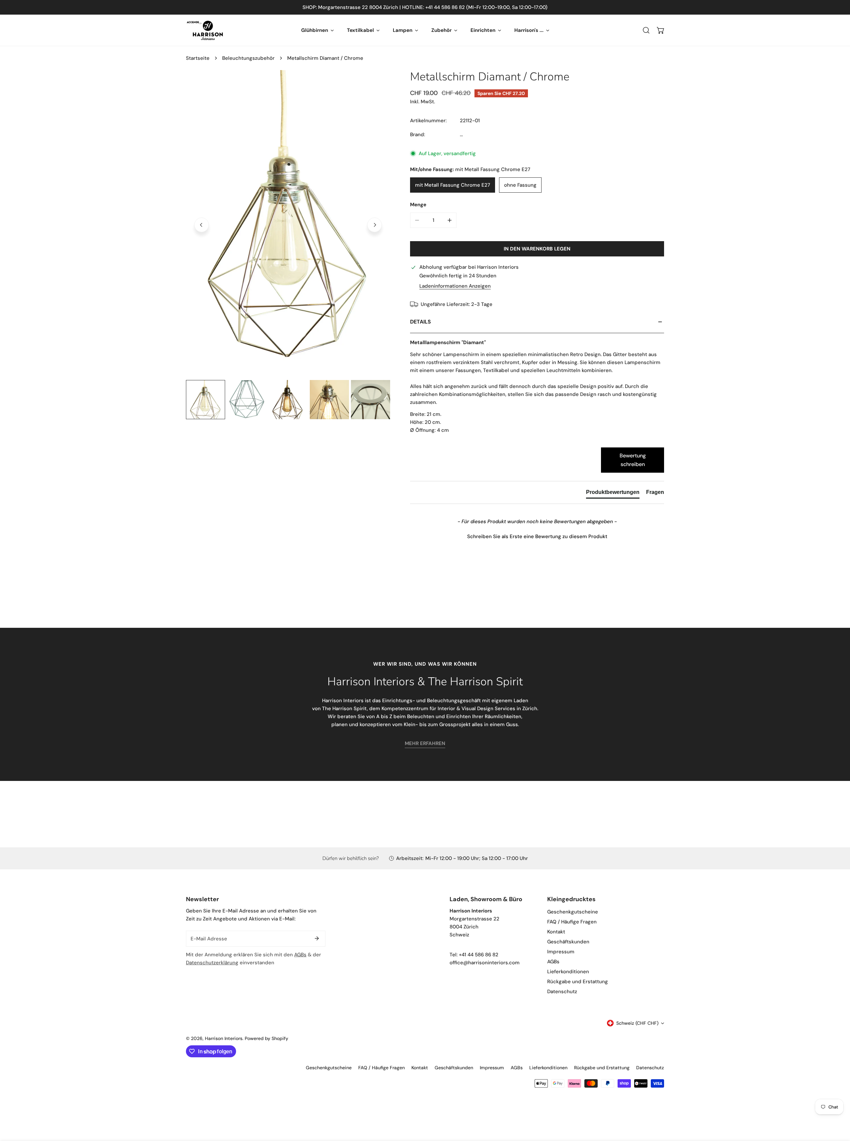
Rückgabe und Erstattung (577, 981)
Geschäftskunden (568, 941)
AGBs (300, 954)
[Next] (374, 225)
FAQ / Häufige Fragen (572, 921)
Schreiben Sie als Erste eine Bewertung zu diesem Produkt (537, 536)
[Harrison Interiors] (205, 30)
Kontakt (556, 931)
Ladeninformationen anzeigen (455, 286)
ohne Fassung (520, 185)
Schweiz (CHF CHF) (637, 1023)
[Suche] (646, 30)
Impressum (560, 951)
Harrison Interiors (223, 1038)
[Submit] (317, 938)
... (461, 134)
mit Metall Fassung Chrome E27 (452, 185)
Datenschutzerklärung (212, 962)
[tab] (612, 494)
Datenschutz (562, 991)
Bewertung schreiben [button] (633, 460)
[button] (660, 30)
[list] (288, 224)
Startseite (198, 58)
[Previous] (201, 225)
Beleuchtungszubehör (248, 58)
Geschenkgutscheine (572, 911)
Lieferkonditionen (568, 971)
